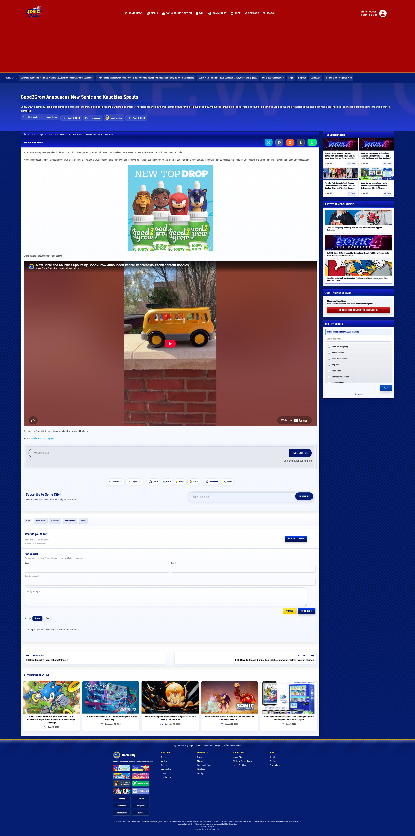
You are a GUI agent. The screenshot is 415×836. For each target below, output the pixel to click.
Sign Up (373, 15)
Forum (199, 757)
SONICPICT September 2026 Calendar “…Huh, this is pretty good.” (228, 77)
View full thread (296, 539)
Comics (164, 765)
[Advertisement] (207, 48)
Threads (140, 798)
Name (27, 563)
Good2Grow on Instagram (42, 438)
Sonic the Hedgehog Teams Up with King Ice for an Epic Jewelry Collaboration (170, 718)
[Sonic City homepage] (34, 13)
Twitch (140, 813)
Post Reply (307, 611)
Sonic (83, 520)
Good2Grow (40, 520)
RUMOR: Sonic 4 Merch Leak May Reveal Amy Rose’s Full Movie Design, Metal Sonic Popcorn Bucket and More (340, 155)
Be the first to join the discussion (358, 310)
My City (200, 773)
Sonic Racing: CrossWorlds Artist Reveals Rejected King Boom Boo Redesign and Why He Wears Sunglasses (145, 77)
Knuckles (55, 520)
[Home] (25, 134)
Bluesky (122, 798)
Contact (273, 761)
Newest (37, 618)
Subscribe (300, 452)
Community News (204, 765)
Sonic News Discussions (273, 77)
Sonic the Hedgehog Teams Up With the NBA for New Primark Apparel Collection (57, 77)
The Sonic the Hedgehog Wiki (338, 77)
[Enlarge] (208, 169)
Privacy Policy (275, 765)
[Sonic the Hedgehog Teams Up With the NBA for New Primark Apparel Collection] (358, 217)
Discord (200, 761)
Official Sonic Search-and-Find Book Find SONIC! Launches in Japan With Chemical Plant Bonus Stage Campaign (51, 719)
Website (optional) (32, 576)
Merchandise (34, 117)
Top (47, 618)
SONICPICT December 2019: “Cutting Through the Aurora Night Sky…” (110, 718)
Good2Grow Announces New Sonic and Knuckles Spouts (91, 134)
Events (163, 773)
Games (163, 757)
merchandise (70, 520)
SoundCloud (122, 813)
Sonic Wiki (237, 757)
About (272, 757)
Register (302, 77)
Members (201, 769)
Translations (166, 777)
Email (173, 563)
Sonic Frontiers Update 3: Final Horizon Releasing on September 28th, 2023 (229, 718)
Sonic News (52, 117)
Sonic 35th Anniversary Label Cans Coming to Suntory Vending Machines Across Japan (289, 718)
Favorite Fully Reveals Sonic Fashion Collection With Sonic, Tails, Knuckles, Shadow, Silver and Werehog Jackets (340, 185)
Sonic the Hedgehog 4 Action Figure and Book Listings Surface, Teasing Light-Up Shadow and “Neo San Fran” (376, 155)
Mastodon (122, 806)
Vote (386, 388)
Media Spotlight (239, 765)
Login (364, 15)
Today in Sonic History (242, 761)
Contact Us (315, 77)
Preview (289, 611)
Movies (164, 761)
